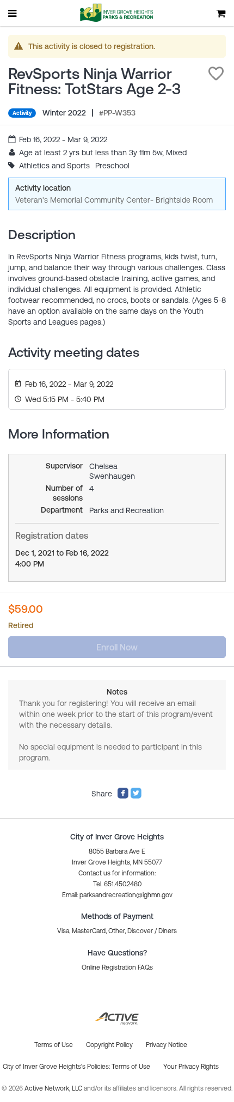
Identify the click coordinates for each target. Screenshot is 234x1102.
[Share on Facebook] (123, 796)
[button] (216, 73)
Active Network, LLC (54, 1088)
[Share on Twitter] (136, 796)
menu (13, 13)
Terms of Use (131, 1066)
